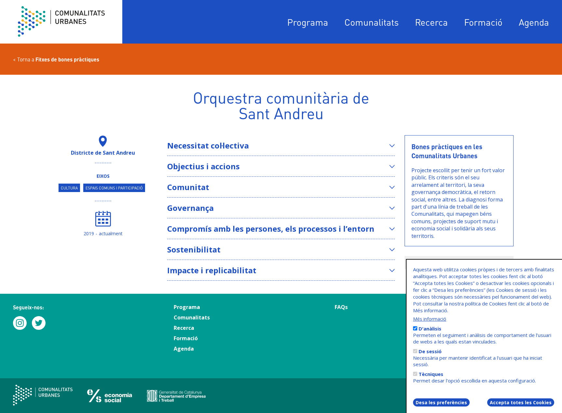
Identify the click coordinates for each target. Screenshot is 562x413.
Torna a (58, 59)
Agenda (534, 22)
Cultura (69, 187)
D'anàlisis (430, 328)
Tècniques (431, 374)
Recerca (431, 22)
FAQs (341, 307)
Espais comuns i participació (114, 187)
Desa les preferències (441, 402)
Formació (483, 22)
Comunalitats (371, 22)
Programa (307, 22)
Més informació (429, 319)
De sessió (430, 351)
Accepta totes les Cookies (521, 402)
